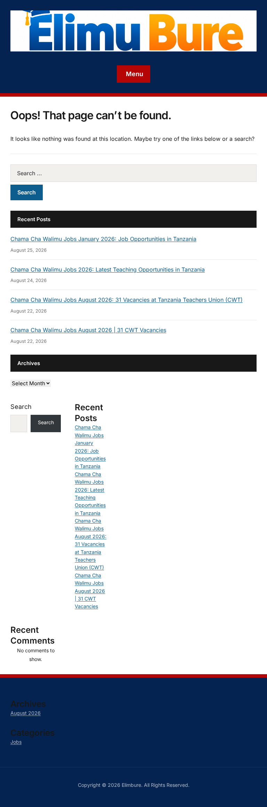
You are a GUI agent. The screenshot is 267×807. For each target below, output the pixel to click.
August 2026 (25, 713)
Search (21, 406)
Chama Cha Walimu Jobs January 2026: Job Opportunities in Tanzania (103, 238)
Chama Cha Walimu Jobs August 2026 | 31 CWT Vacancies (88, 329)
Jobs (16, 742)
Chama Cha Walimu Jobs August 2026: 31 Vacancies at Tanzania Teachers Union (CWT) (126, 299)
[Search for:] (133, 173)
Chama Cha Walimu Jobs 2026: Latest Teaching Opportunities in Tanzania (107, 269)
